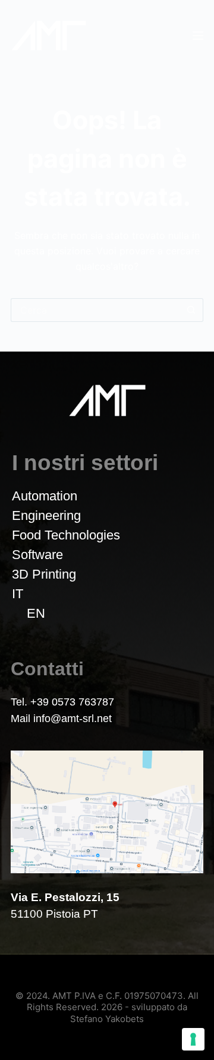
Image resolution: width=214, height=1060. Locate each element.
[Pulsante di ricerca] (191, 310)
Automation (44, 496)
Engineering (46, 515)
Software (37, 554)
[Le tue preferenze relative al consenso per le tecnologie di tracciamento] (193, 1039)
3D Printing (44, 574)
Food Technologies (66, 535)
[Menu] (198, 35)
